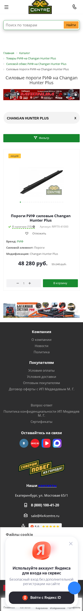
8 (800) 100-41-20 (45, 505)
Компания (41, 331)
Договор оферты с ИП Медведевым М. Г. (41, 389)
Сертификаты (41, 421)
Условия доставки (41, 376)
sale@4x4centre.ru (45, 515)
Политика (42, 352)
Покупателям (41, 362)
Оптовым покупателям (41, 383)
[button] (20, 202)
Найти (71, 25)
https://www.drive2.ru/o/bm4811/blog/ (35, 443)
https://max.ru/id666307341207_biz (57, 443)
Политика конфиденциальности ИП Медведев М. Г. (41, 413)
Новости (41, 346)
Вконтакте (23, 443)
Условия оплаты (41, 370)
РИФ (20, 241)
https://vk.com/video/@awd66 (46, 443)
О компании (41, 339)
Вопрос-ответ (41, 405)
